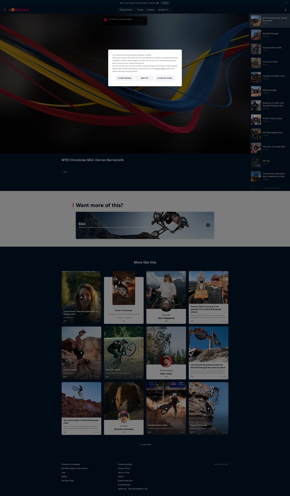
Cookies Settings (124, 78)
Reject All (144, 78)
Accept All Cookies (165, 78)
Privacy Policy (160, 68)
